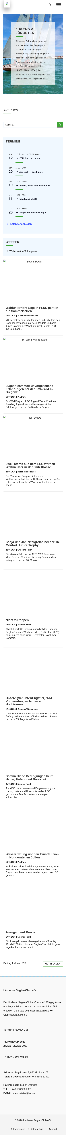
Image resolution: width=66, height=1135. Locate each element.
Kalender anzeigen (20, 224)
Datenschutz (37, 1129)
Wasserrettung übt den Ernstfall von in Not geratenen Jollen (32, 855)
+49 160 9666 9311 (22, 1089)
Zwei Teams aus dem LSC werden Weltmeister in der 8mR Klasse (30, 465)
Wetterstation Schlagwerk (23, 251)
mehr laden (52, 964)
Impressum (19, 1129)
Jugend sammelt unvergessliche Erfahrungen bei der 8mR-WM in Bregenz (29, 389)
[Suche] (50, 5)
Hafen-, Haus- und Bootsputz (34, 185)
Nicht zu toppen (17, 620)
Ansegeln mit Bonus (20, 932)
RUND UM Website (17, 1057)
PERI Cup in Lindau (29, 158)
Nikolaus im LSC (28, 199)
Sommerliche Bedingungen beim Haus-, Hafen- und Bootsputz (29, 777)
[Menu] (58, 4)
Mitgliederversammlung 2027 (34, 212)
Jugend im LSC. (40, 78)
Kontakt (53, 1129)
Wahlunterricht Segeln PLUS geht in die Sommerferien (32, 309)
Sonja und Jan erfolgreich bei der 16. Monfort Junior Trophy (33, 543)
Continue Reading (31, 404)
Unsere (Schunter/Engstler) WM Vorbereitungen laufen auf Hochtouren (29, 701)
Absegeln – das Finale (31, 172)
